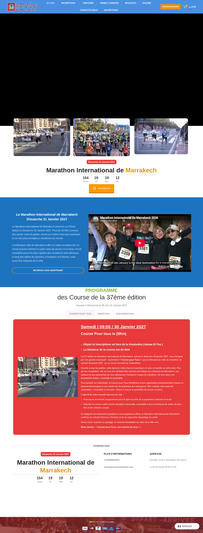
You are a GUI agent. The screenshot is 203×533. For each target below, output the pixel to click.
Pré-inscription (171, 7)
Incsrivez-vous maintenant (48, 270)
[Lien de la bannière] (42, 137)
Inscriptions (104, 188)
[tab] (80, 313)
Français (185, 526)
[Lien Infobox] (101, 377)
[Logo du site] (22, 6)
